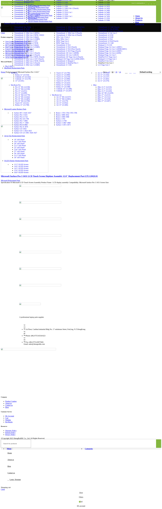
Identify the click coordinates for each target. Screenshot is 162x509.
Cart (6, 418)
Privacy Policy (10, 435)
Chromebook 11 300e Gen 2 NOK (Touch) (29, 61)
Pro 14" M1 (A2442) (22, 97)
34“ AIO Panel (19, 157)
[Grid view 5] (134, 72)
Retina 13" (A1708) (22, 105)
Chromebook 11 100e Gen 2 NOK (26, 43)
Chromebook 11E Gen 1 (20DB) (67, 53)
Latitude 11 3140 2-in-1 (64, 4)
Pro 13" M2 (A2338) (22, 89)
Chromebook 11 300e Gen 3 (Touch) (27, 63)
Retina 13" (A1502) (63, 85)
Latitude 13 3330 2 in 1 (64, 16)
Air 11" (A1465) (103, 79)
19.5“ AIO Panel (20, 142)
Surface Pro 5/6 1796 (21, 119)
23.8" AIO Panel (20, 149)
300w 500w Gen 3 (62, 39)
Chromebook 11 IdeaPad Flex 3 (67, 63)
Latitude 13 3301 (62, 18)
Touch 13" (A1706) (63, 73)
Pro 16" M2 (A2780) (22, 101)
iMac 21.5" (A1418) (105, 91)
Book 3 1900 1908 (62, 117)
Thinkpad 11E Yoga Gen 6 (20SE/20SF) (70, 59)
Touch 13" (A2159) (63, 77)
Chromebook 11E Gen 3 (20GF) (67, 55)
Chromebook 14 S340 (105, 37)
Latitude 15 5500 (104, 20)
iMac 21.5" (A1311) (105, 89)
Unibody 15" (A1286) (64, 89)
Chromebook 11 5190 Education (25, 18)
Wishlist (8, 420)
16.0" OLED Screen (21, 172)
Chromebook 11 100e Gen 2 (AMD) (27, 39)
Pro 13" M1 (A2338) (22, 87)
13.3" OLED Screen (21, 164)
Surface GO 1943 (20, 129)
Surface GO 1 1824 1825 (23, 131)
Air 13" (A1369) (103, 73)
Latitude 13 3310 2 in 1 (64, 12)
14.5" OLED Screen (21, 168)
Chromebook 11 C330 (64, 65)
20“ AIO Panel (19, 144)
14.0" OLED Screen (21, 166)
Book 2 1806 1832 (62, 115)
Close (3, 489)
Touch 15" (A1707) (63, 81)
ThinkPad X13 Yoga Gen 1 (107, 57)
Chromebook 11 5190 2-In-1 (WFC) (26, 16)
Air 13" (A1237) (103, 77)
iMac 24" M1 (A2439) (105, 93)
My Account (9, 416)
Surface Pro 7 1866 (21, 121)
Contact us (9, 405)
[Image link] (30, 304)
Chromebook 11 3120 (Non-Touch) (26, 6)
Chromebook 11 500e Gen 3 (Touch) (69, 33)
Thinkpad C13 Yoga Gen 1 (107, 59)
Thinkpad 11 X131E (105, 45)
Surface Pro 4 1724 (21, 117)
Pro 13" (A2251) (21, 91)
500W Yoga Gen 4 (62, 43)
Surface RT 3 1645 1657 (22, 113)
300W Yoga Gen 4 (62, 41)
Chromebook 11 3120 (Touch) (24, 8)
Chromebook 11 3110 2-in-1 (24, 4)
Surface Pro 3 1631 (21, 115)
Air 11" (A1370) (103, 81)
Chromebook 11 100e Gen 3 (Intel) (26, 45)
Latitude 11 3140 (62, 2)
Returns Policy (10, 433)
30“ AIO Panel (19, 153)
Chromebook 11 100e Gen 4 (24, 49)
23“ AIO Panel (19, 147)
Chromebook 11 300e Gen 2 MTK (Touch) (29, 57)
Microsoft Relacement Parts (10, 180)
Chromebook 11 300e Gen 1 (24, 51)
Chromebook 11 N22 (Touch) (66, 47)
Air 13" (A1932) (62, 103)
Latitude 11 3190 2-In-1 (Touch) (67, 8)
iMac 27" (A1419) (104, 99)
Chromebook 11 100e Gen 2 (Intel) (26, 37)
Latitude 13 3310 (62, 10)
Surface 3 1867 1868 (63, 123)
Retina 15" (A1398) (63, 87)
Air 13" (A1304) (103, 75)
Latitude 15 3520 (104, 18)
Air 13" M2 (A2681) (63, 99)
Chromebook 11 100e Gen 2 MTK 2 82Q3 (29, 35)
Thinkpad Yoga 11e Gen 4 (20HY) (110, 51)
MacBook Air (56, 95)
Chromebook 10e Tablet (22, 27)
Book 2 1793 (60, 119)
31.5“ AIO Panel (20, 155)
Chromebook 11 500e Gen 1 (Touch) (69, 29)
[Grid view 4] (130, 72)
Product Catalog (11, 401)
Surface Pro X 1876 (21, 127)
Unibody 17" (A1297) (64, 91)
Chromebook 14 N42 (105, 39)
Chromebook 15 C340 (106, 43)
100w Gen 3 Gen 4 (62, 37)
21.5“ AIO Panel (20, 146)
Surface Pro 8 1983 (21, 125)
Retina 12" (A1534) (22, 75)
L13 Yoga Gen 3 (104, 65)
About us (8, 403)
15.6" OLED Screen (21, 170)
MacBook (14, 73)
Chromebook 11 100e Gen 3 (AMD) (27, 47)
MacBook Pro (16, 85)
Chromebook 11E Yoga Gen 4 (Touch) (69, 57)
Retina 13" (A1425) (63, 83)
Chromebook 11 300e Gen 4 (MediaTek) (70, 27)
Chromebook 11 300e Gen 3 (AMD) (27, 65)
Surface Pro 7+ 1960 (21, 123)
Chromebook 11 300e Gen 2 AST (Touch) (29, 59)
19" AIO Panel (19, 140)
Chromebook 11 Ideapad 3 (65, 61)
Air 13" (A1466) (62, 105)
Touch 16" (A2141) (22, 103)
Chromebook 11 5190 (21, 12)
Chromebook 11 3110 (21, 2)
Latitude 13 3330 (62, 14)
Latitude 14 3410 (104, 6)
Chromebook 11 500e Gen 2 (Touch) (69, 31)
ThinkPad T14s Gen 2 (105, 61)
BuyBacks (9, 422)
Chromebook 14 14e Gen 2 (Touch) (110, 31)
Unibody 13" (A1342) (23, 77)
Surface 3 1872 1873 (63, 125)
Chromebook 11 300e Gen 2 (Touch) (27, 55)
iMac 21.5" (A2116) (105, 87)
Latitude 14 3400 (104, 4)
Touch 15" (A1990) (63, 79)
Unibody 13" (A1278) (23, 79)
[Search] (158, 443)
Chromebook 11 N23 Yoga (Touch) (68, 51)
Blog (7, 407)
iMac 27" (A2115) (104, 95)
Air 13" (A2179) (62, 101)
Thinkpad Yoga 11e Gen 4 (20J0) (109, 53)
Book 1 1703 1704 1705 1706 (66, 113)
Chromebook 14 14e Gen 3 (107, 33)
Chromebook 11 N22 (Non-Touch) (68, 49)
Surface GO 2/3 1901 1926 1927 (25, 133)
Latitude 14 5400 (104, 12)
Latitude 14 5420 (104, 14)
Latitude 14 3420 (104, 8)
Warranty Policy (11, 431)
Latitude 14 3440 (104, 10)
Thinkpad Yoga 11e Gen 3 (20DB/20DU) (112, 49)
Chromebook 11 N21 (63, 45)
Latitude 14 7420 (104, 16)
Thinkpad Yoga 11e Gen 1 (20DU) (110, 47)
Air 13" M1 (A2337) (63, 97)
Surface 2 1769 (61, 121)
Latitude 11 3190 (62, 6)
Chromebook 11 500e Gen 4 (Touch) (69, 35)
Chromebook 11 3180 (21, 10)
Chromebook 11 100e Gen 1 (24, 31)
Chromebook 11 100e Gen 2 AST (26, 41)
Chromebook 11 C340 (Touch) (108, 27)
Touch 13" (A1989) (63, 75)
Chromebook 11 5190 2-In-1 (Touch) (27, 14)
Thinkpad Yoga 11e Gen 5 (107, 55)
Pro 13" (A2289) (21, 93)
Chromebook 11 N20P (22, 29)
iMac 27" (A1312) (104, 97)
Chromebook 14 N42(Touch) (108, 41)
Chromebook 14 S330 (105, 35)
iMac (95, 85)
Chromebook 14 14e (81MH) (108, 29)
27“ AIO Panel (19, 151)
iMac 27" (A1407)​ (104, 101)
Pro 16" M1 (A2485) (22, 99)
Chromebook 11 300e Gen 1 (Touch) (27, 53)
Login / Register (15, 479)
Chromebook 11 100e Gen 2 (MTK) (26, 33)
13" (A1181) (19, 81)
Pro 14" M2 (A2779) (22, 95)
